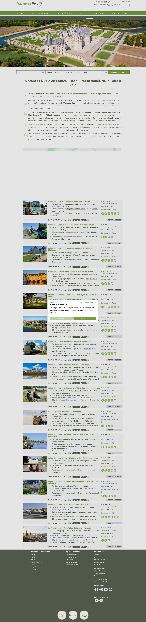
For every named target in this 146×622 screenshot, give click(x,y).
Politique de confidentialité (88, 302)
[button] (53, 302)
